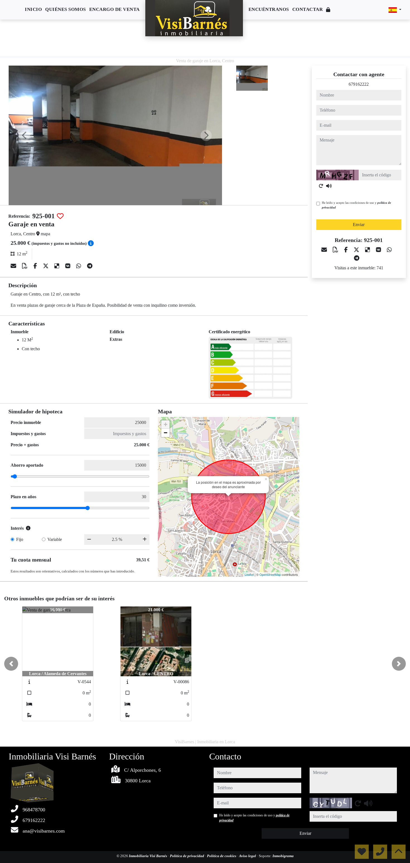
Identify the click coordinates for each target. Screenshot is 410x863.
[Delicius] (57, 266)
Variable (54, 539)
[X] (46, 266)
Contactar (307, 9)
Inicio (33, 9)
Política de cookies (222, 856)
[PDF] (25, 266)
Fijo (19, 539)
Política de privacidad (187, 856)
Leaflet (249, 574)
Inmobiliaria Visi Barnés (148, 856)
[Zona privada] (328, 10)
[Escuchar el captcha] (329, 185)
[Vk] (68, 266)
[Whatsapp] (79, 266)
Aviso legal (248, 856)
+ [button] (165, 424)
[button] (11, 664)
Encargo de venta (114, 9)
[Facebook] (35, 266)
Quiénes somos (65, 9)
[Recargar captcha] (321, 185)
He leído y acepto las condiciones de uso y (356, 205)
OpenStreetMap (270, 574)
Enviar (359, 224)
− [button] (165, 432)
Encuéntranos (269, 9)
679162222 (359, 84)
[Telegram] (89, 266)
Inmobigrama (283, 856)
